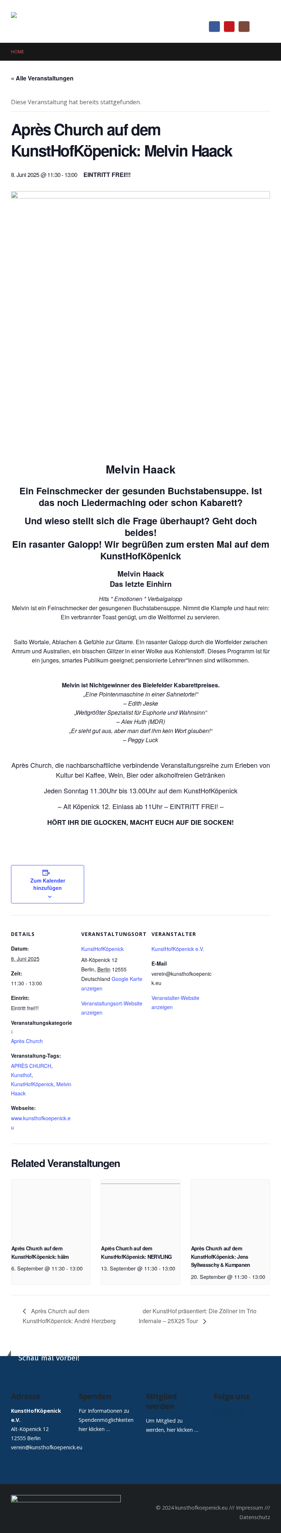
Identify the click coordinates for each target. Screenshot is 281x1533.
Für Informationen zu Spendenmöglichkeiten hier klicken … (106, 1419)
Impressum (249, 1507)
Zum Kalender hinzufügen (47, 884)
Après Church (27, 1041)
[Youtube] (229, 26)
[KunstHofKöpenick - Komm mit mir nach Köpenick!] (56, 21)
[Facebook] (214, 26)
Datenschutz (254, 1517)
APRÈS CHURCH (31, 1065)
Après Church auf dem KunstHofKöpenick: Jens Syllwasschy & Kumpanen (220, 1256)
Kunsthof (21, 1075)
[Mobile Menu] (263, 26)
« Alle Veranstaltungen (42, 78)
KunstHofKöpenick (32, 1084)
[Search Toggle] (264, 12)
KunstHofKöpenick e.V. (177, 948)
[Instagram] (244, 26)
